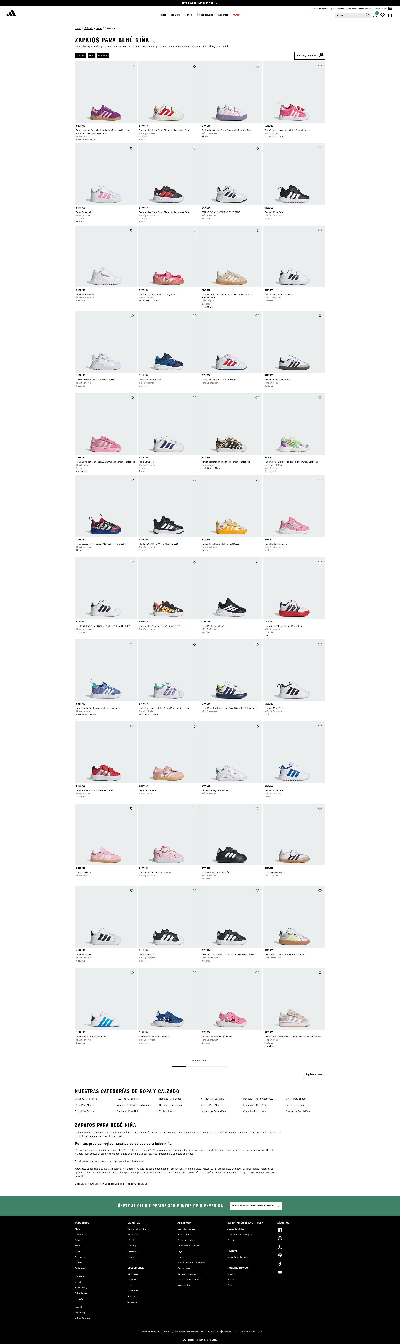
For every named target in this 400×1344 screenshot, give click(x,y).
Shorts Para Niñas (295, 1099)
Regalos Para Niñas (128, 1099)
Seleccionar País (230, 1332)
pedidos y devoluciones (347, 9)
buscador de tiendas (319, 9)
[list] (184, 55)
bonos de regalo (365, 9)
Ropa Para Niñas (84, 1105)
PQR (260, 1332)
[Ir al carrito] (390, 15)
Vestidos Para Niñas (86, 1099)
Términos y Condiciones (149, 1332)
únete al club (380, 9)
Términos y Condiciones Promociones (180, 1332)
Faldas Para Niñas (211, 1105)
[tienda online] (11, 13)
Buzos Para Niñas (295, 1105)
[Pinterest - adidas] (301, 1255)
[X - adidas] (301, 1247)
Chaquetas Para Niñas (213, 1099)
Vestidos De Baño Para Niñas (133, 1105)
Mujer (163, 15)
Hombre (175, 15)
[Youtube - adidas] (301, 1272)
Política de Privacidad (210, 1332)
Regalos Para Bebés (170, 1099)
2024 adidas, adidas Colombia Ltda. (200, 1340)
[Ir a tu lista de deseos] (382, 15)
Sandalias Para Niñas (128, 1111)
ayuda (332, 9)
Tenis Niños (165, 1111)
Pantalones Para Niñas (255, 1105)
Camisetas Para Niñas (297, 1111)
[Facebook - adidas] (301, 1230)
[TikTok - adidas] (301, 1264)
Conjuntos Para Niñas (171, 1105)
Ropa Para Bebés (84, 1111)
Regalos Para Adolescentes (258, 1099)
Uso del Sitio (246, 1332)
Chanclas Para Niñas (254, 1111)
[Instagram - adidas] (301, 1239)
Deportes (223, 15)
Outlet (236, 15)
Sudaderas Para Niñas (213, 1111)
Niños (188, 15)
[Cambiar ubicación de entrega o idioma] (390, 8)
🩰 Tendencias (205, 15)
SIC (254, 1332)
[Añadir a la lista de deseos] (131, 67)
